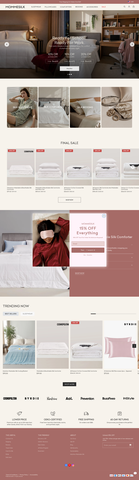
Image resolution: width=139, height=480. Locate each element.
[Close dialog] (104, 215)
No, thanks (88, 255)
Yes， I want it (88, 250)
